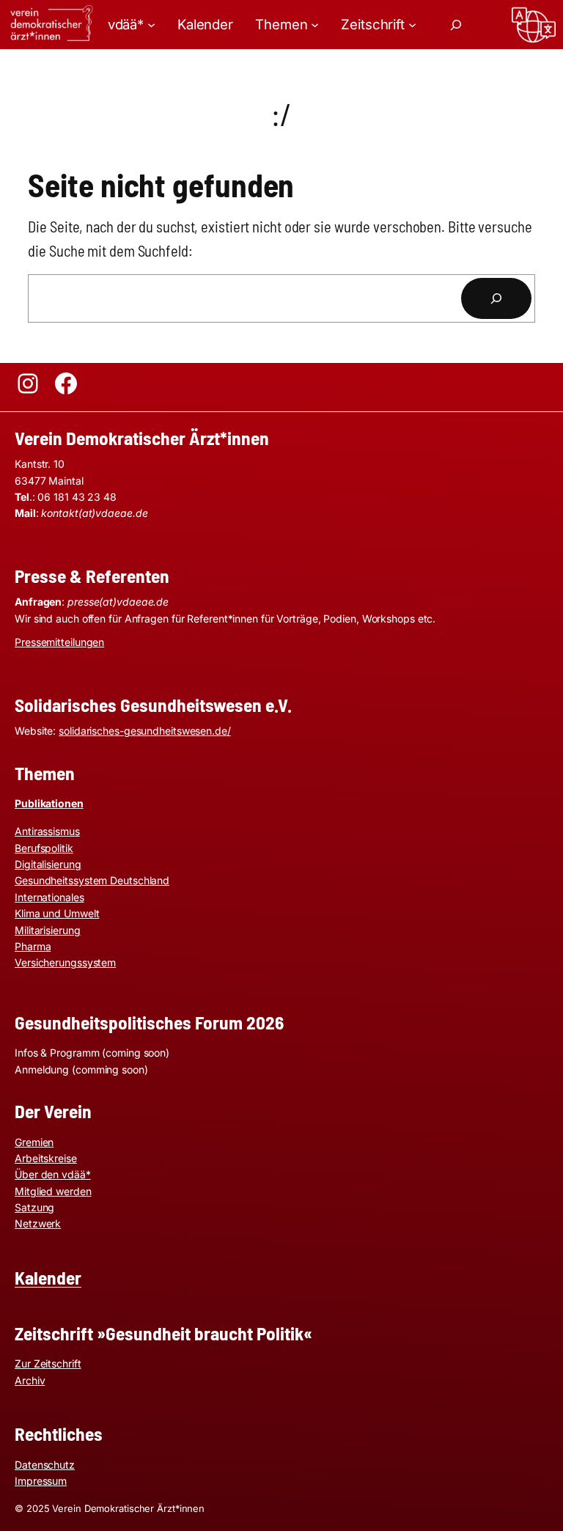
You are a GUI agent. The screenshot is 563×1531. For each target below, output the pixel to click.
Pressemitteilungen (59, 642)
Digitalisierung (48, 864)
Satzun (31, 1207)
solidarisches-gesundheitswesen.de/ (145, 730)
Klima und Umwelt (57, 913)
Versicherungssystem (65, 962)
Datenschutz (45, 1464)
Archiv (30, 1380)
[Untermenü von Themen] (315, 25)
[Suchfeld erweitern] (456, 24)
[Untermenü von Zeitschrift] (412, 25)
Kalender (48, 1277)
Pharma (33, 946)
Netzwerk (38, 1223)
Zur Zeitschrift (48, 1363)
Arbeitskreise (46, 1158)
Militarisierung (48, 930)
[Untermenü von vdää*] (151, 25)
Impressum (41, 1481)
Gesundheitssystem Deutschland (92, 880)
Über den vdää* (53, 1174)
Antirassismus (47, 831)
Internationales (49, 897)
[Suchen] (496, 298)
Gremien (34, 1142)
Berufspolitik (44, 848)
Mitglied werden (53, 1191)
